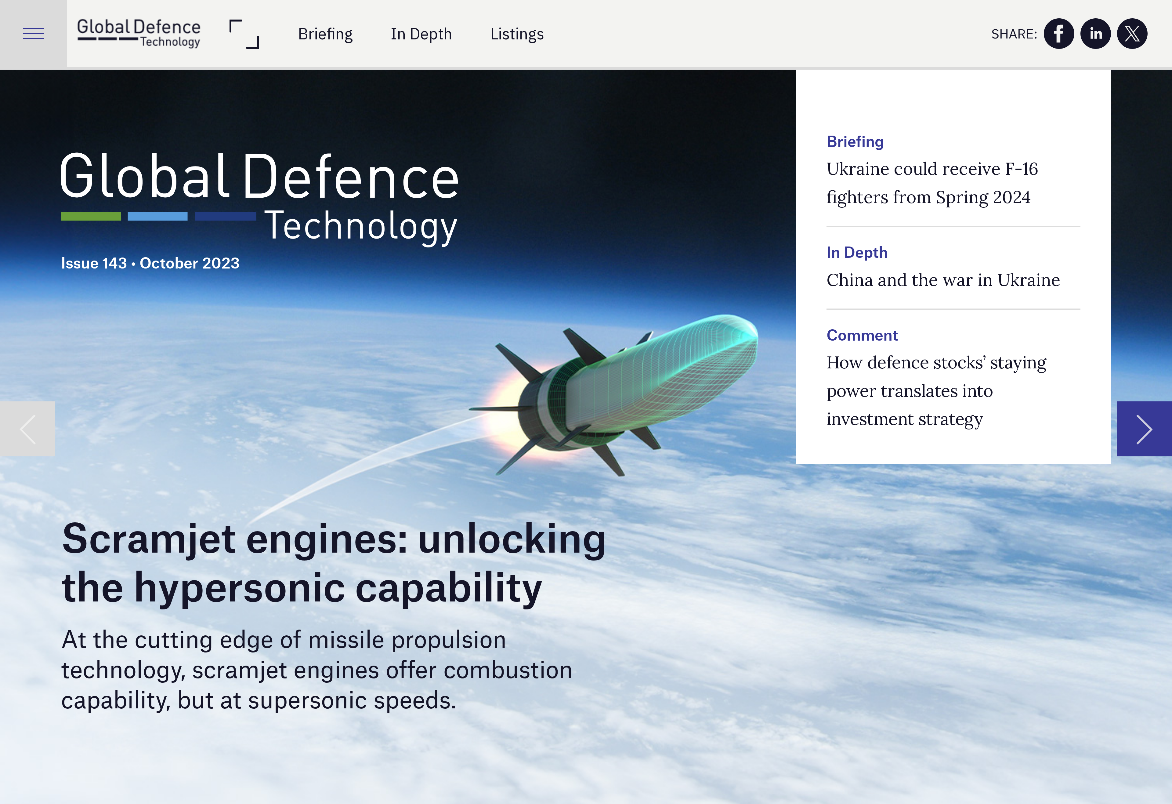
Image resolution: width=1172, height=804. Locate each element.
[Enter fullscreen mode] (243, 33)
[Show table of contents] (33, 33)
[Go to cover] (138, 33)
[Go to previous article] (27, 428)
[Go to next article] (1144, 428)
